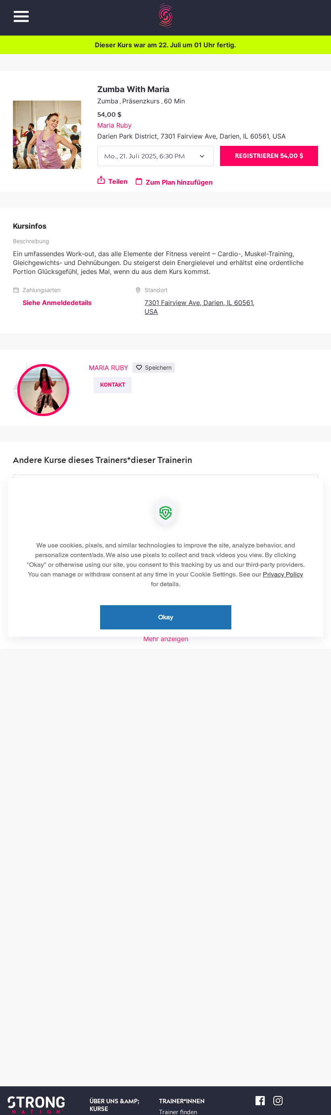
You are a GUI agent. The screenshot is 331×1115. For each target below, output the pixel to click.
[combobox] (155, 156)
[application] (165, 557)
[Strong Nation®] (166, 15)
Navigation (21, 12)
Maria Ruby (114, 125)
